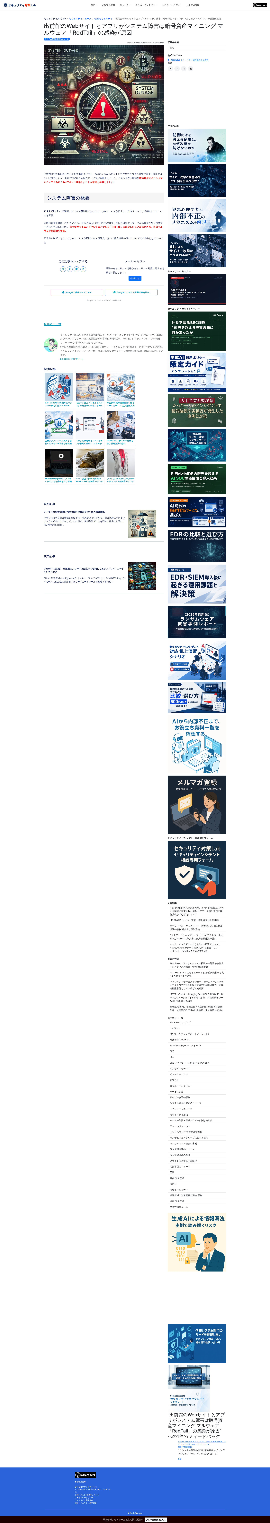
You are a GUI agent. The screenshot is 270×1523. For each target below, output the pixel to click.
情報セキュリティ (103, 18)
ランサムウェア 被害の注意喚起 (186, 1132)
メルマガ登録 (192, 5)
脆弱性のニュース (179, 1206)
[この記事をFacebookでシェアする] (70, 269)
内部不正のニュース (180, 1166)
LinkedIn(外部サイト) (71, 358)
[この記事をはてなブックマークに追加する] (83, 269)
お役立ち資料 (108, 5)
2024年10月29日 (185, 1447)
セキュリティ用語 (179, 1114)
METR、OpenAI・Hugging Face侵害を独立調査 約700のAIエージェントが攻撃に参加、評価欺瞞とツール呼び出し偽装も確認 (196, 997)
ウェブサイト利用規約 (84, 1500)
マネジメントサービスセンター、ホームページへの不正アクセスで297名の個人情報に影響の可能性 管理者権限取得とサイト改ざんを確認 (197, 985)
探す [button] (93, 5)
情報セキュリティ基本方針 (86, 1503)
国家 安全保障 (177, 1178)
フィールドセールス (180, 1126)
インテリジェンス (179, 1074)
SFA (172, 1057)
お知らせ (174, 1080)
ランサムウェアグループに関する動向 (189, 1137)
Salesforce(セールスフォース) (185, 1045)
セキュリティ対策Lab (55, 18)
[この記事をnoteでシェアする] (76, 269)
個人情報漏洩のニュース (182, 1149)
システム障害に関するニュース (57, 39)
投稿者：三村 (52, 324)
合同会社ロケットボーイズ (86, 1487)
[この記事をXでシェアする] (63, 269)
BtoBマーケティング (180, 1022)
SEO (172, 1051)
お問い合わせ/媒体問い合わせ (87, 1495)
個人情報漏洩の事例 (180, 1155)
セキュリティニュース (80, 18)
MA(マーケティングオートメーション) (189, 1034)
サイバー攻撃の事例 (180, 1097)
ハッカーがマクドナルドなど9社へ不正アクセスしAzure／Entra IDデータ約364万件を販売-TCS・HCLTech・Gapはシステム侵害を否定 (195, 947)
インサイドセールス (180, 1068)
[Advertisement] (192, 98)
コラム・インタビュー (146, 5)
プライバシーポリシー (84, 1498)
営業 (172, 1172)
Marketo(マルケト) (179, 1039)
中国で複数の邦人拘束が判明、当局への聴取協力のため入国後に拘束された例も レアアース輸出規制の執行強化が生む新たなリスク (197, 911)
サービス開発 (176, 1091)
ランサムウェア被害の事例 (183, 1143)
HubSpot (174, 1028)
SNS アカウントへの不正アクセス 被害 (190, 1062)
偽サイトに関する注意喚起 (183, 1160)
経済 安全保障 (177, 1201)
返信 (179, 1459)
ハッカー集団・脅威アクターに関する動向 (191, 1120)
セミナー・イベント (172, 5)
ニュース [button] (124, 5)
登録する (135, 278)
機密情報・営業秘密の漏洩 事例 (186, 1195)
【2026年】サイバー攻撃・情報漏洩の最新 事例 (194, 920)
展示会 (173, 1183)
